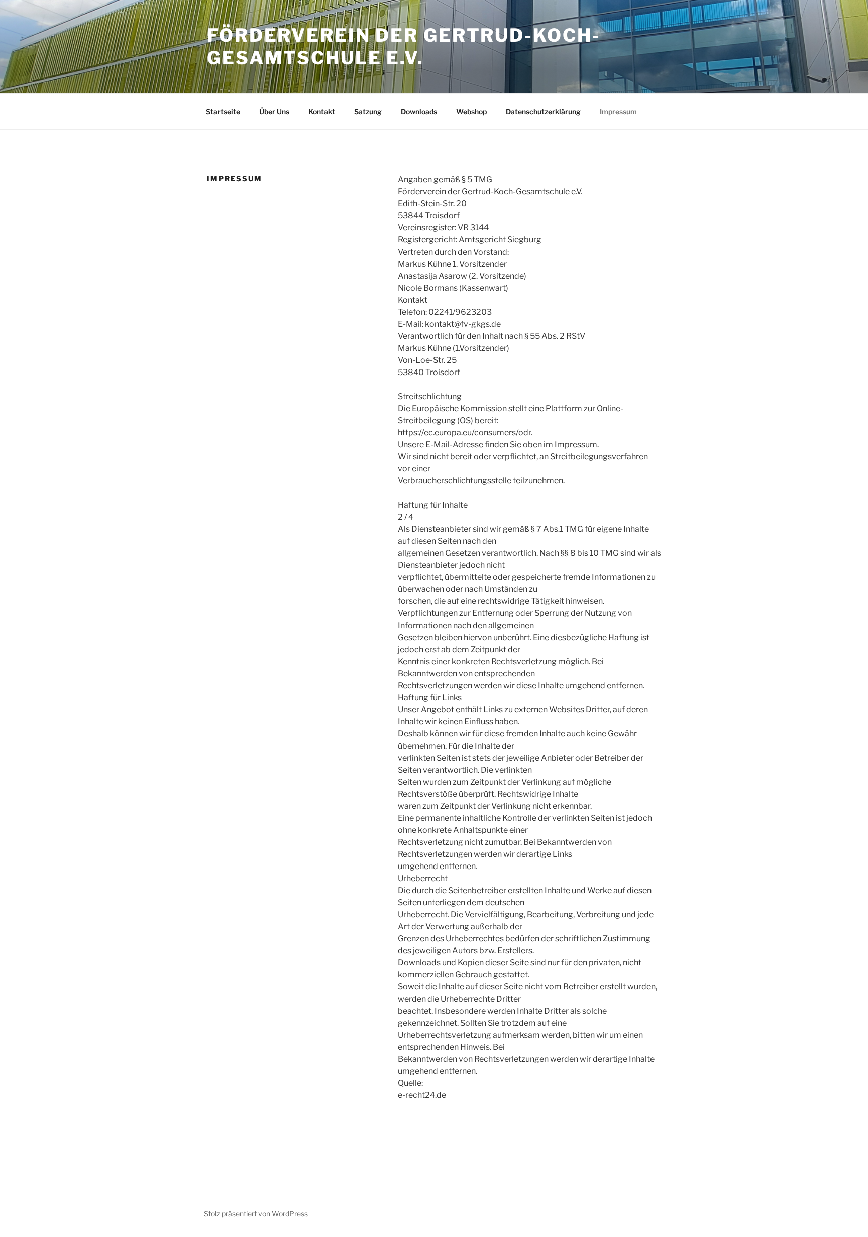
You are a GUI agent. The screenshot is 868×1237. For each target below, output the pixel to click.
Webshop (471, 111)
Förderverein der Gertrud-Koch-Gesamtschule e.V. (403, 46)
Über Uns (274, 111)
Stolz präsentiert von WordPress (256, 1213)
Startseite (223, 111)
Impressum (618, 111)
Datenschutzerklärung (543, 111)
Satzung (368, 111)
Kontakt (321, 111)
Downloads (419, 111)
